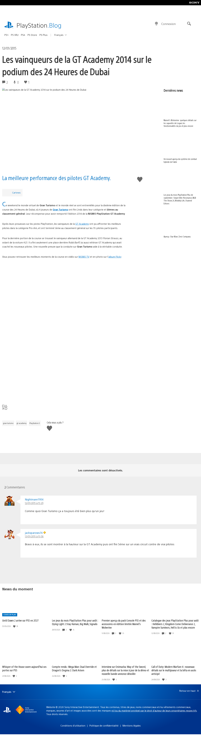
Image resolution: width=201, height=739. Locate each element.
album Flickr (114, 256)
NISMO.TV (83, 256)
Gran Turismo (60, 209)
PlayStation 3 (34, 423)
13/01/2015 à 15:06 (34, 536)
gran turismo (8, 423)
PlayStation (39, 25)
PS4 (23, 34)
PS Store (32, 34)
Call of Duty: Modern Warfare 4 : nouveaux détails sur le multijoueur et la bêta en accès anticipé (173, 670)
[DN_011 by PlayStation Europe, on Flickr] (65, 304)
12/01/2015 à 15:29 (34, 503)
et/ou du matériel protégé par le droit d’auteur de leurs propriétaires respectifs (154, 710)
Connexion (168, 24)
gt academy (21, 423)
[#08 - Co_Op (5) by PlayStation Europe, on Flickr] (65, 392)
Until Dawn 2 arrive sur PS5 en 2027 (20, 620)
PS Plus (43, 34)
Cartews (16, 192)
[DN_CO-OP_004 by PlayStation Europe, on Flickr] (65, 348)
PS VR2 (15, 34)
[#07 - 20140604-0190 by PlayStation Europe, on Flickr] (65, 370)
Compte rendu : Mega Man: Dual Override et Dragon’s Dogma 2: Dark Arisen (74, 668)
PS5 (6, 34)
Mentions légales (131, 725)
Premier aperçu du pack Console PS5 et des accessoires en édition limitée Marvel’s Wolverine (124, 624)
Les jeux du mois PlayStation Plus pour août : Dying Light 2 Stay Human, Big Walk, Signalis (75, 622)
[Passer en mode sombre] (156, 24)
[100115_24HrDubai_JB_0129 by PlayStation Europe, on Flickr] (65, 276)
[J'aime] (14, 626)
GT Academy (82, 223)
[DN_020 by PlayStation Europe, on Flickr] (65, 326)
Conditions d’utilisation (72, 725)
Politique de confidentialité (103, 725)
